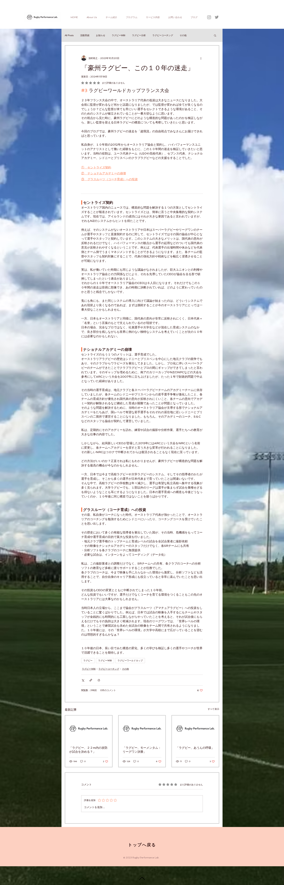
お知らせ (100, 35)
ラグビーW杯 (118, 35)
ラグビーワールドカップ (130, 660)
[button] (215, 35)
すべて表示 (213, 709)
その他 (183, 35)
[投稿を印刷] (98, 680)
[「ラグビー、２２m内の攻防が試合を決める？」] (88, 729)
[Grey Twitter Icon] (216, 17)
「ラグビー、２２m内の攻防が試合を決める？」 (88, 749)
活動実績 (84, 35)
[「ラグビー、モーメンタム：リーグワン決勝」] (142, 729)
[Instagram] (209, 17)
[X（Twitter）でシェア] (82, 680)
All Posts (69, 35)
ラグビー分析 (139, 35)
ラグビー (88, 660)
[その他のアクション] (201, 58)
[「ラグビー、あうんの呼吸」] (195, 729)
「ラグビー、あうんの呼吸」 (195, 747)
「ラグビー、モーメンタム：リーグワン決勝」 (142, 749)
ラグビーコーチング (162, 35)
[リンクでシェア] (90, 680)
